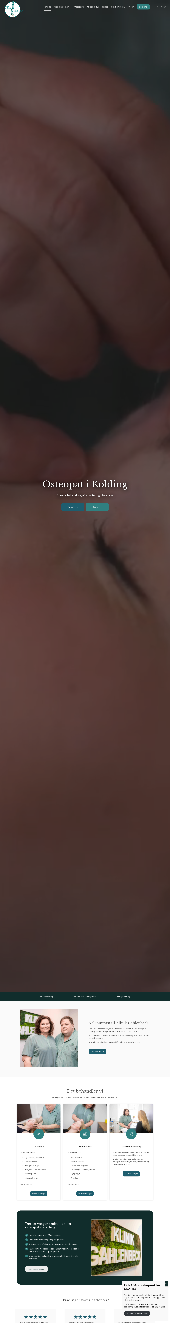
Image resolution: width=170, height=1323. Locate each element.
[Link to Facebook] (158, 6)
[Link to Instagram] (161, 6)
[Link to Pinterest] (165, 6)
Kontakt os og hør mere (137, 1313)
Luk (166, 1284)
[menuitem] (47, 7)
